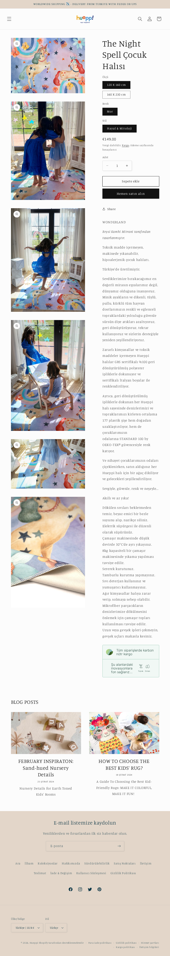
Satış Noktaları (125, 863)
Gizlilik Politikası (123, 873)
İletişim (145, 863)
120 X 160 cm (116, 84)
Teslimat (40, 873)
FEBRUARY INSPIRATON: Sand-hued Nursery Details (45, 768)
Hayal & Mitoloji (119, 128)
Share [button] (111, 209)
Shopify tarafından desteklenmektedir (61, 942)
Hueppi (34, 942)
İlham (29, 863)
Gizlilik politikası (126, 942)
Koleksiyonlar (48, 863)
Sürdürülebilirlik (97, 863)
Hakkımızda (71, 863)
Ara (18, 863)
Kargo (125, 145)
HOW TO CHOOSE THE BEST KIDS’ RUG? (124, 764)
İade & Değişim (61, 873)
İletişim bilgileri (149, 947)
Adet (105, 157)
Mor (110, 111)
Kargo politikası (125, 947)
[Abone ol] (119, 846)
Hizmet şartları (150, 942)
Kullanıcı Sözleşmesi (91, 873)
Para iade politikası (100, 942)
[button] (9, 19)
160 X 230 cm (116, 94)
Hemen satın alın (131, 194)
